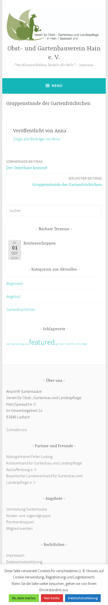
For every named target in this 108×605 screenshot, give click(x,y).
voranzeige (81, 343)
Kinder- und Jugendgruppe (28, 515)
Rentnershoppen (20, 521)
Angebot (13, 296)
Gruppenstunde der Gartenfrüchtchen (67, 181)
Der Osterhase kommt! (26, 164)
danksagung (21, 343)
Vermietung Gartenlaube (26, 509)
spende (70, 343)
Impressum (15, 555)
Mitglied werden (19, 528)
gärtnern (60, 343)
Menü (57, 85)
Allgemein (14, 283)
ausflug (10, 343)
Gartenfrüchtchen (20, 309)
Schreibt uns (16, 429)
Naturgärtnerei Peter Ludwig (29, 456)
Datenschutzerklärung (24, 561)
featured (42, 342)
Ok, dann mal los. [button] (24, 598)
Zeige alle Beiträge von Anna (36, 138)
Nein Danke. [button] (52, 598)
